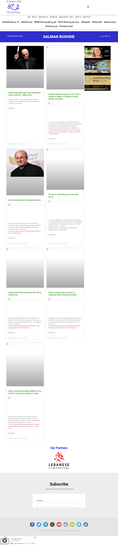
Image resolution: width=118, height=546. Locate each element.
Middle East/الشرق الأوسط (45, 22)
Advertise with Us (43, 17)
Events (71, 17)
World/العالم (97, 22)
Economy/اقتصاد (66, 26)
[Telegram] (79, 524)
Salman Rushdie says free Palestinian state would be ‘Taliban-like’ (24, 94)
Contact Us (78, 17)
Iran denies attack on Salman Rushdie (24, 200)
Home (28, 17)
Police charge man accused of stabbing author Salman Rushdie (62, 293)
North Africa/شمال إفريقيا (68, 22)
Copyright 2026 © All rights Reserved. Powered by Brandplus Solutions (59, 530)
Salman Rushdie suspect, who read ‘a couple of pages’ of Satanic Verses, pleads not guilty (64, 96)
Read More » (11, 108)
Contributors (53, 17)
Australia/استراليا (9, 22)
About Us (34, 17)
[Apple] (65, 524)
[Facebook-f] (32, 524)
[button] (88, 6)
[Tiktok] (86, 524)
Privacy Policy (87, 17)
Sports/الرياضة (110, 22)
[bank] (97, 90)
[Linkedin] (45, 524)
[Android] (72, 524)
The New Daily (54, 133)
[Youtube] (59, 524)
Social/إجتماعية (51, 26)
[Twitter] (39, 524)
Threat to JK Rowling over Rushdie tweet (65, 228)
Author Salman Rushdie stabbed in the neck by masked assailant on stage (24, 392)
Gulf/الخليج (85, 22)
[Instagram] (52, 524)
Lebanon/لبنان (26, 22)
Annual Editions (63, 17)
